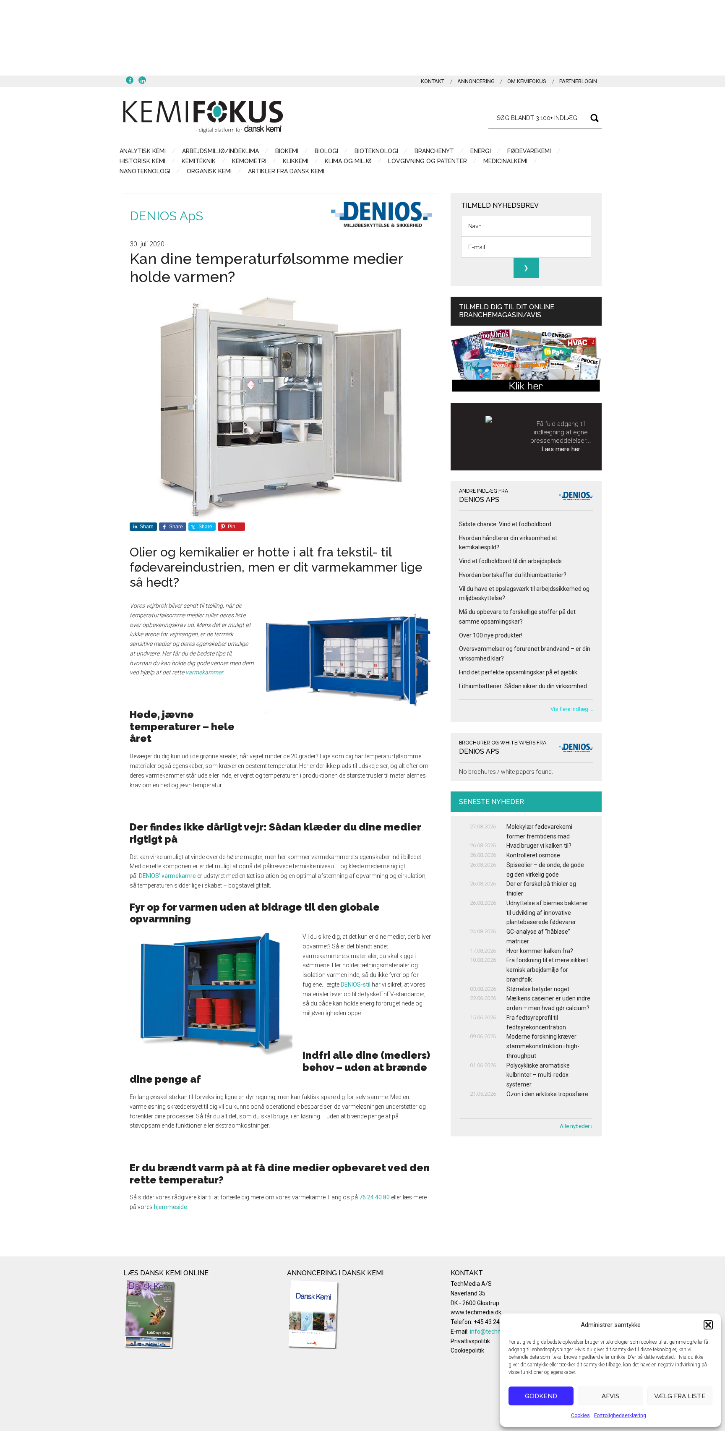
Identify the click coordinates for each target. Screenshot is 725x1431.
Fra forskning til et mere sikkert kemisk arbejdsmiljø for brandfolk (547, 970)
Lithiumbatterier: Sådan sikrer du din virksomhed (523, 686)
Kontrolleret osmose (533, 855)
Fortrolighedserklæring (620, 1415)
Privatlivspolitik (470, 1341)
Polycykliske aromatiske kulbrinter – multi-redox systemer (538, 1075)
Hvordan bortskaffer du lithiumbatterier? (512, 575)
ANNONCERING (476, 81)
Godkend (541, 1396)
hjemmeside (170, 1207)
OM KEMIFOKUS (526, 81)
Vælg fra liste (680, 1396)
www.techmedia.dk (476, 1312)
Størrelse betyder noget (537, 989)
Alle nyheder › (576, 1126)
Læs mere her (561, 449)
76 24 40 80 (374, 1197)
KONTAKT (432, 81)
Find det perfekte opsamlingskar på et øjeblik (518, 672)
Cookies (580, 1415)
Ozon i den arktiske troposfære (547, 1094)
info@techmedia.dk (496, 1331)
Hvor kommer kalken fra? (539, 951)
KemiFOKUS (203, 117)
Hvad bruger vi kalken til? (538, 845)
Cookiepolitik (467, 1350)
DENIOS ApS (166, 216)
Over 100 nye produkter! (490, 635)
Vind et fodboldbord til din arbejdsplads (510, 561)
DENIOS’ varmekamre (167, 875)
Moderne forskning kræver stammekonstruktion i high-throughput (542, 1046)
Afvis (610, 1396)
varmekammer (204, 672)
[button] (708, 1325)
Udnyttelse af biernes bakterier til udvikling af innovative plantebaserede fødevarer (547, 913)
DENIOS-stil (355, 984)
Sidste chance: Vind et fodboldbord (505, 524)
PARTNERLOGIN (578, 81)
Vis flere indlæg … (571, 709)
